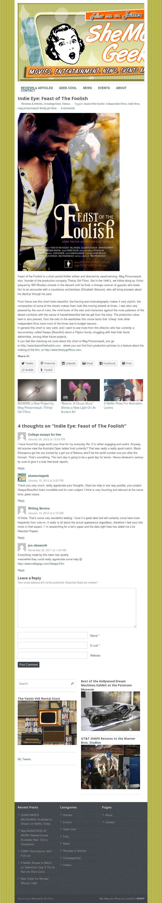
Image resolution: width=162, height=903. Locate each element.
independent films (116, 103)
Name (93, 635)
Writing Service (39, 508)
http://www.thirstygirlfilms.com (63, 350)
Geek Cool (69, 829)
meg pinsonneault (28, 108)
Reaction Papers (28, 531)
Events (67, 822)
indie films (133, 103)
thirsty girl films (48, 108)
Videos (66, 103)
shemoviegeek (38, 476)
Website (95, 655)
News (66, 843)
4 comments (68, 108)
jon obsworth (37, 545)
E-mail (94, 645)
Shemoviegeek (24, 898)
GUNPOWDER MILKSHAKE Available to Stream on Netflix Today (36, 819)
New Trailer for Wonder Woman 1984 (35, 881)
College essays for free (44, 434)
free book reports (57, 462)
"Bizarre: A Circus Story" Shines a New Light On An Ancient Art (78, 407)
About (108, 815)
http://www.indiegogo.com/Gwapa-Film (41, 564)
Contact (28, 88)
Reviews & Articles (32, 103)
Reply (21, 468)
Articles (67, 815)
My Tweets (24, 759)
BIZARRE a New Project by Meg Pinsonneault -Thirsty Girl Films (36, 407)
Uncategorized (52, 103)
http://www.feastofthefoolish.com (41, 345)
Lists (66, 836)
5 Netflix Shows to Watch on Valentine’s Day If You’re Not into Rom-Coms (38, 867)
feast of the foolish (94, 103)
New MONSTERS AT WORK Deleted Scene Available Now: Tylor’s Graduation (34, 837)
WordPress (49, 898)
